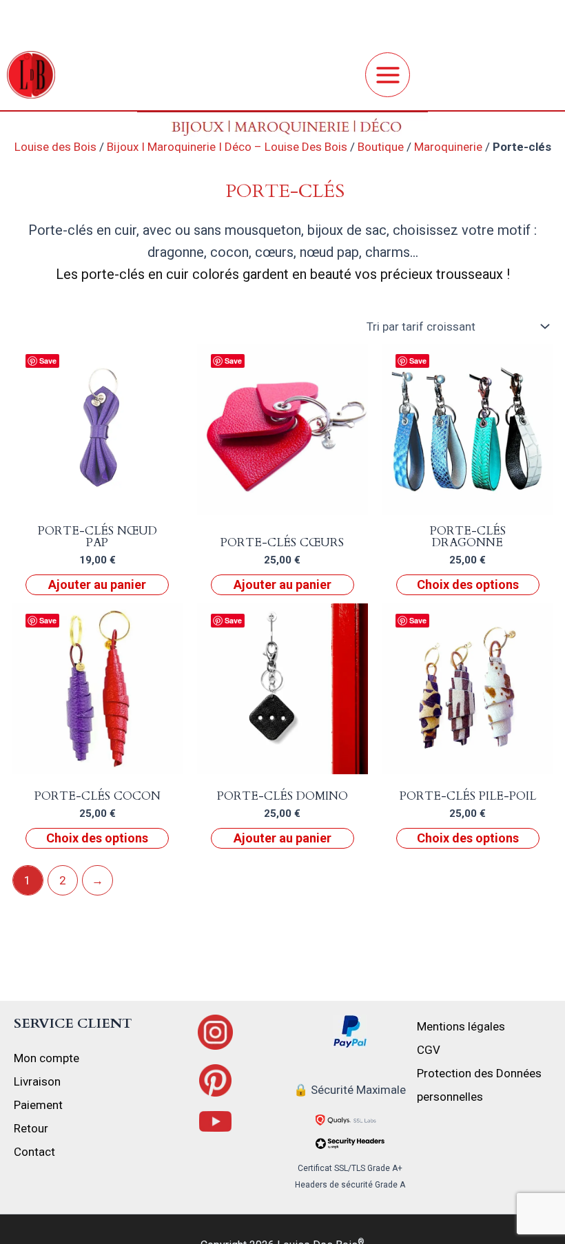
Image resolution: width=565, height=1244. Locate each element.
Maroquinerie (448, 147)
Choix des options (468, 584)
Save (47, 360)
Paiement (38, 1105)
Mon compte (46, 1058)
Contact (34, 1152)
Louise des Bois (55, 147)
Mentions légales (461, 1026)
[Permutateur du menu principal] (387, 74)
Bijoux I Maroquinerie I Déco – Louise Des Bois (227, 147)
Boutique (381, 147)
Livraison (37, 1081)
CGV (428, 1050)
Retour (31, 1128)
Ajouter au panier (97, 584)
